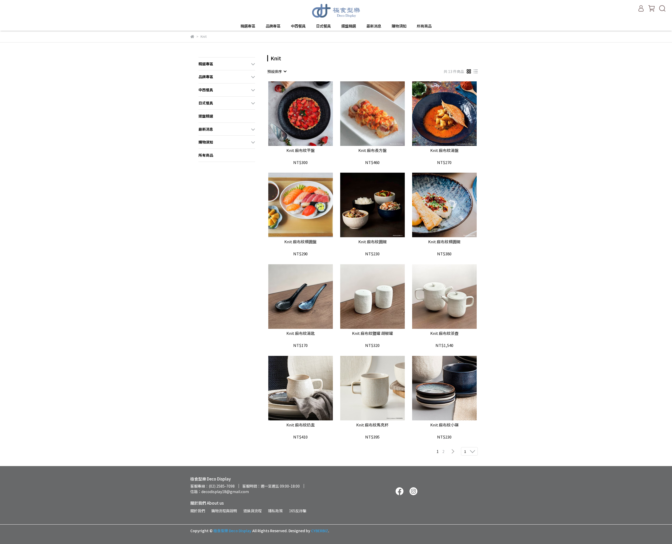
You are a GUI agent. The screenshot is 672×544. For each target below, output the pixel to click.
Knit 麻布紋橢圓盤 (300, 241)
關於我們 (197, 510)
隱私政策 (275, 510)
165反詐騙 (297, 510)
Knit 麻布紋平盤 (300, 150)
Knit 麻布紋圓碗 (372, 241)
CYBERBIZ (319, 530)
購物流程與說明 (224, 510)
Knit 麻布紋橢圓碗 (444, 241)
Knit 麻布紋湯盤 (444, 150)
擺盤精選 (348, 26)
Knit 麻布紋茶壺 (444, 333)
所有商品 (424, 26)
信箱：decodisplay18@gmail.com (219, 491)
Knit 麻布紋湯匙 (300, 333)
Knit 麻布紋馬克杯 (372, 424)
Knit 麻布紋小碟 (444, 424)
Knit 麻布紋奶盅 (300, 424)
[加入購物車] (308, 113)
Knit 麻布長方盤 (372, 150)
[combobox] (276, 71)
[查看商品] (293, 113)
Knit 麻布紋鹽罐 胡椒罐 (372, 333)
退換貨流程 (252, 510)
